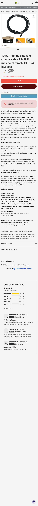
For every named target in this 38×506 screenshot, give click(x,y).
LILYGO (20, 7)
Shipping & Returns (7, 244)
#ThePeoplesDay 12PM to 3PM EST (18, 11)
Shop (7, 11)
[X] (9, 249)
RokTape (15, 137)
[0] (35, 3)
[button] (7, 293)
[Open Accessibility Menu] (34, 502)
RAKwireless (12, 7)
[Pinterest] (12, 249)
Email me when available (19, 96)
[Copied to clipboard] (17, 249)
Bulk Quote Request (19, 86)
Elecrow (35, 7)
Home (2, 11)
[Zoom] (33, 16)
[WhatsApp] (14, 249)
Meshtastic (4, 7)
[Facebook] (7, 249)
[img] (14, 315)
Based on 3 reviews (10, 290)
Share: (3, 249)
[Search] (32, 3)
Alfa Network (27, 7)
